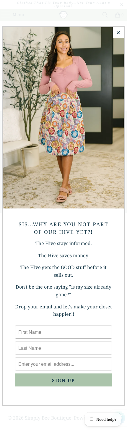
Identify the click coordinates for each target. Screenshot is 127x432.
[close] (118, 32)
